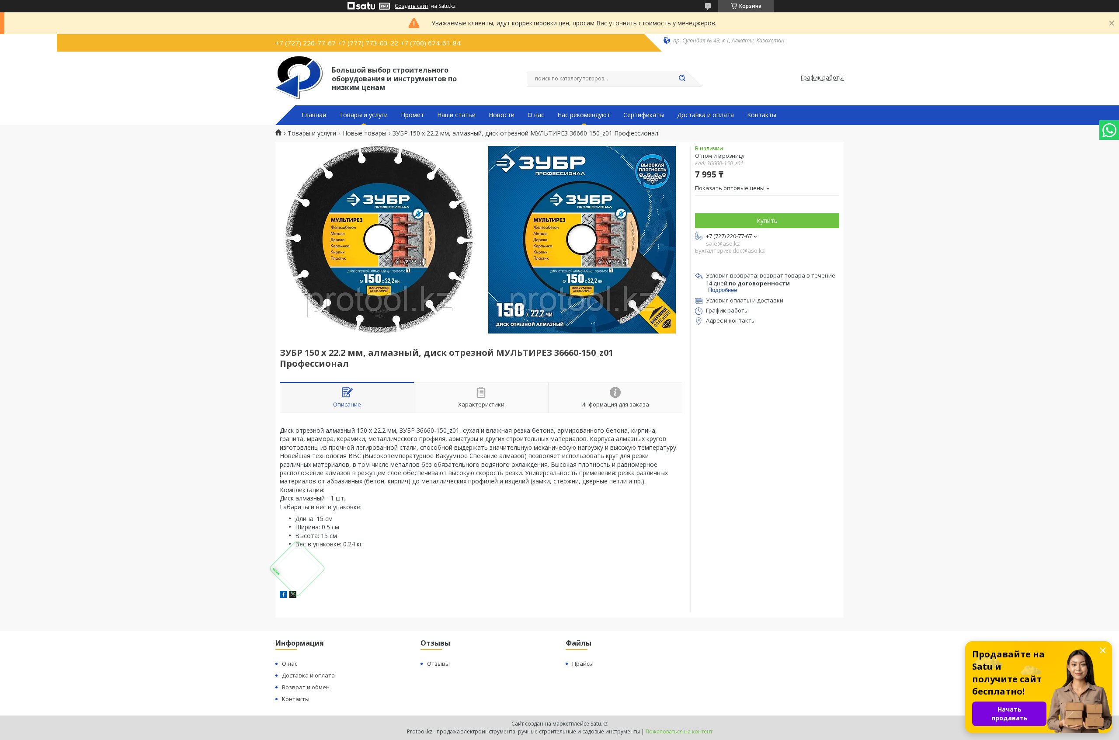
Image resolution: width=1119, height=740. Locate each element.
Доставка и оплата (705, 115)
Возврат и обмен (306, 687)
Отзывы (438, 663)
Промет (412, 115)
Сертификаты (643, 115)
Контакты (761, 115)
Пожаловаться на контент (679, 731)
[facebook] (283, 595)
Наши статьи (456, 115)
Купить (767, 220)
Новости (501, 115)
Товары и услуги (363, 115)
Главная (314, 115)
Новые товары (364, 133)
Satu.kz (599, 723)
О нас (536, 115)
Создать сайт (411, 6)
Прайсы (583, 663)
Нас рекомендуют (583, 115)
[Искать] (682, 79)
